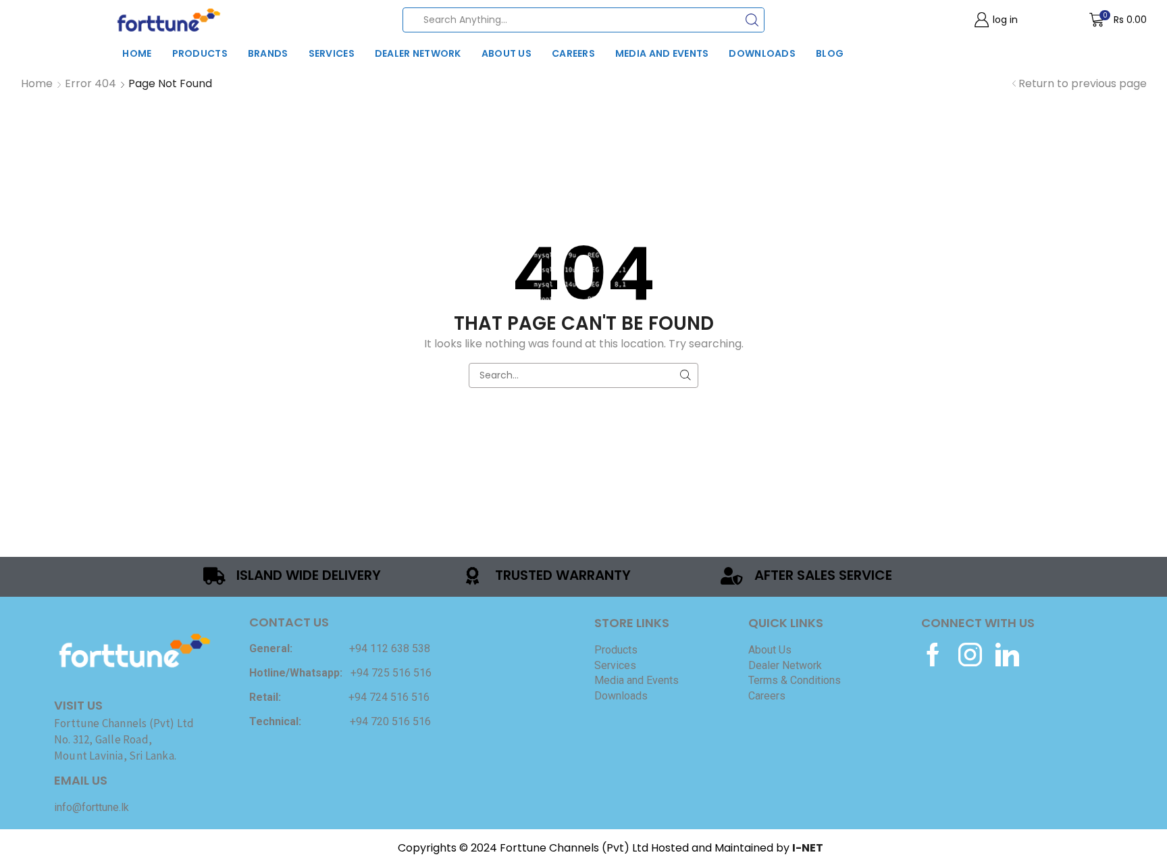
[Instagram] (970, 654)
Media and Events (661, 53)
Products (200, 53)
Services (332, 53)
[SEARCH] (685, 375)
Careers (573, 53)
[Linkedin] (1007, 654)
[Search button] (752, 20)
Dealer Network (418, 53)
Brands (268, 53)
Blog (830, 53)
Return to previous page (1082, 83)
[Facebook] (933, 654)
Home (136, 53)
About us (506, 53)
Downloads (762, 53)
